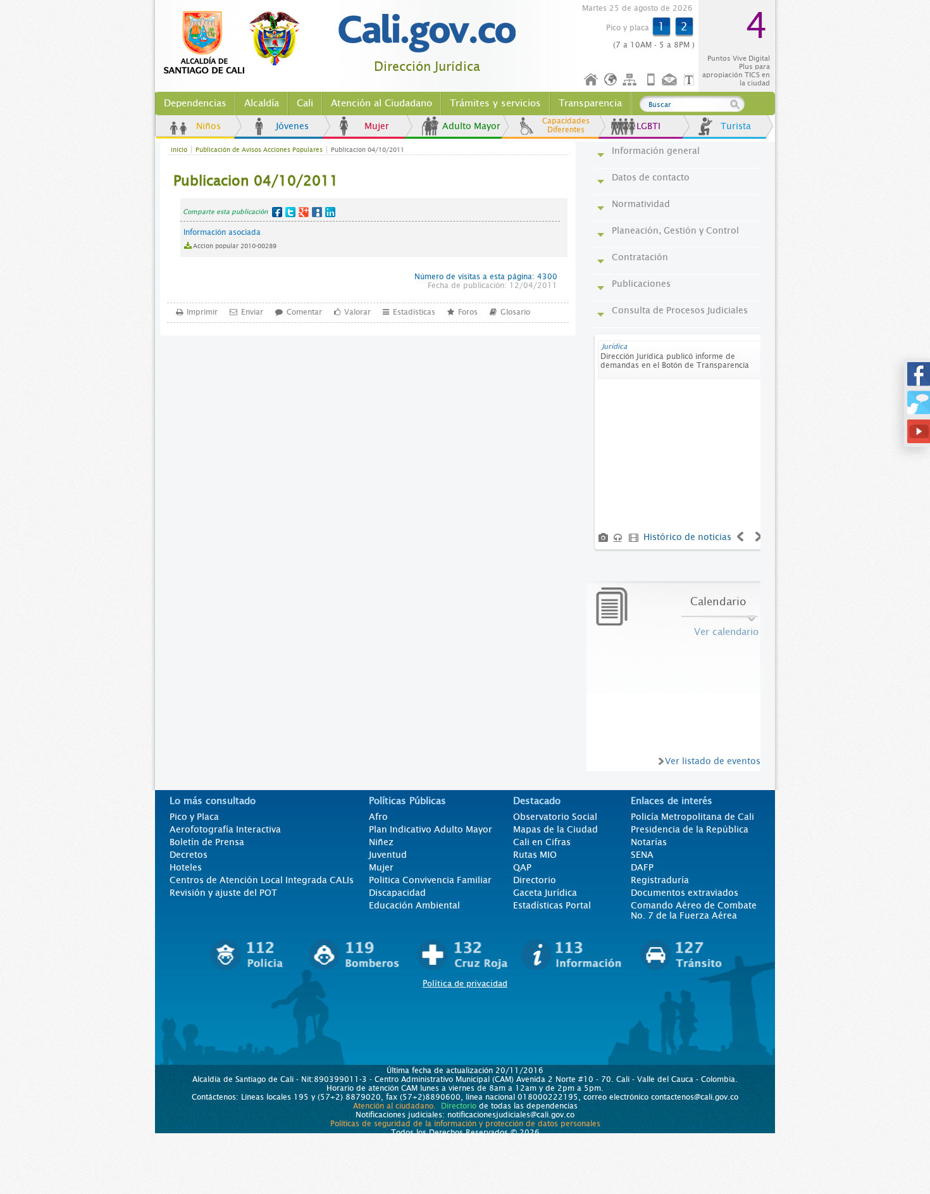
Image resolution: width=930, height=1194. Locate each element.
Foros (468, 312)
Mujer (376, 126)
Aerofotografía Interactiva (225, 829)
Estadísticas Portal (552, 905)
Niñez (381, 842)
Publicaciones (641, 284)
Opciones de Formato (691, 80)
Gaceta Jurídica (545, 893)
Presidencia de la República (689, 829)
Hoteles (186, 867)
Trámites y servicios (495, 103)
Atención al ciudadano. (394, 1106)
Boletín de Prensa (207, 842)
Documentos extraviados (684, 893)
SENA (642, 855)
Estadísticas (414, 312)
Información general (656, 151)
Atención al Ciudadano (381, 103)
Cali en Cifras (542, 842)
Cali (305, 103)
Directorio (534, 880)
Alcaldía (261, 103)
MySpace (317, 212)
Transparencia (590, 103)
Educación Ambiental (414, 905)
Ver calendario (726, 632)
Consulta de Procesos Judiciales (680, 310)
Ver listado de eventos (712, 761)
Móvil (651, 80)
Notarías (649, 842)
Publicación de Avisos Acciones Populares (259, 149)
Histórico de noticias (687, 537)
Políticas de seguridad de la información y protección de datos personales (465, 1123)
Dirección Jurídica (427, 67)
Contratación (640, 257)
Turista (736, 126)
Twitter (290, 212)
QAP (522, 867)
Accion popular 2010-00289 (234, 245)
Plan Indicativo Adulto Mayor (430, 829)
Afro (378, 817)
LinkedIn (330, 212)
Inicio (591, 80)
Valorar (357, 312)
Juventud (388, 855)
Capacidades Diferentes (566, 125)
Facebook (277, 212)
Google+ (304, 212)
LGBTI (648, 126)
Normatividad (641, 204)
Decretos (189, 855)
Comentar (304, 312)
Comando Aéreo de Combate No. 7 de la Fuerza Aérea (694, 910)
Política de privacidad (465, 983)
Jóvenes (292, 126)
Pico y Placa (194, 817)
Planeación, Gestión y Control (675, 230)
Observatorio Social (555, 817)
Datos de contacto (651, 177)
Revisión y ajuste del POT (223, 893)
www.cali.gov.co (237, 43)
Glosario (515, 312)
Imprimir (202, 312)
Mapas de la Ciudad (555, 829)
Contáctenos (670, 80)
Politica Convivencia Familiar (430, 880)
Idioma (611, 80)
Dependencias (195, 103)
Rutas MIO (535, 855)
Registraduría (660, 880)
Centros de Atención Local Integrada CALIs (262, 880)
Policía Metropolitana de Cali (692, 817)
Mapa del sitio (631, 80)
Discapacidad (397, 893)
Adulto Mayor (471, 126)
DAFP (642, 867)
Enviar (252, 312)
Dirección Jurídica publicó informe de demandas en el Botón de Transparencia (674, 361)
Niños (208, 126)
